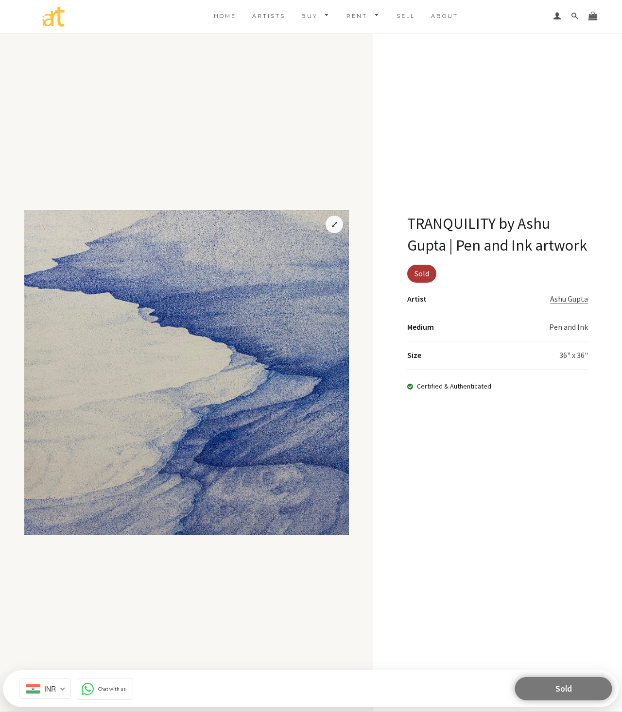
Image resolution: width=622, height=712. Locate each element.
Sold (563, 688)
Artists (268, 16)
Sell (406, 16)
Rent (358, 16)
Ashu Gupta (569, 299)
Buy (311, 16)
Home (225, 16)
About (444, 16)
